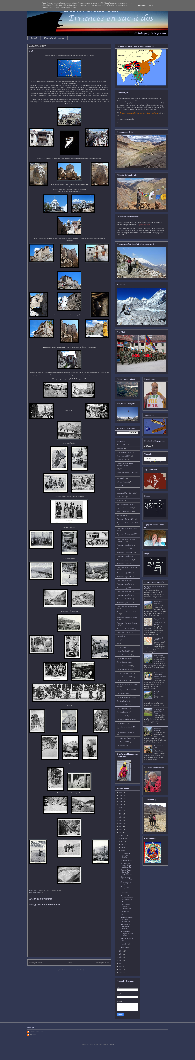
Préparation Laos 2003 (124, 563)
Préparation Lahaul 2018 (125, 560)
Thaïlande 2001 (122, 636)
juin (122, 844)
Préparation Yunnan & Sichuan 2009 (127, 624)
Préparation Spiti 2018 (124, 602)
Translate (159, 462)
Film (118, 469)
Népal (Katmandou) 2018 (125, 511)
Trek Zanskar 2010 (123, 742)
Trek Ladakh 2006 (122, 701)
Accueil (34, 37)
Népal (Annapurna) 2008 (125, 504)
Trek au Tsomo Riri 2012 (124, 677)
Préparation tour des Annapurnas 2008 (127, 607)
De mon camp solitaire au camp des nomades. (125, 890)
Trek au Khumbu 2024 (124, 662)
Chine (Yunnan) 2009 (123, 456)
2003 (121, 795)
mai (122, 841)
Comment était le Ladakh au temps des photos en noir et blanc (159, 622)
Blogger (111, 1044)
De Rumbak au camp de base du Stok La (127, 933)
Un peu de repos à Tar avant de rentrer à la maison (160, 675)
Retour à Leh (125, 911)
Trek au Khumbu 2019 (124, 655)
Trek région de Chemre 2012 (126, 719)
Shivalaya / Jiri (158, 655)
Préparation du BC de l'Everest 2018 (127, 529)
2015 (121, 826)
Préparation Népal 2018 (124, 576)
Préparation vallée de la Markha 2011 (127, 613)
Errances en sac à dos (36, 1032)
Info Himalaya (121, 478)
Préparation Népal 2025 (124, 591)
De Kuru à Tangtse (126, 860)
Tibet (118, 640)
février (123, 838)
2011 (121, 814)
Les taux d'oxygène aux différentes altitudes (155, 587)
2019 (121, 954)
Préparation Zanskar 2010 (125, 629)
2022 (121, 960)
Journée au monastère (157, 729)
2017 (121, 832)
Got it (151, 5)
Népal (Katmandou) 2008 (125, 508)
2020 (121, 957)
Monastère (120, 500)
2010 (121, 811)
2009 (121, 808)
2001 (121, 792)
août (122, 850)
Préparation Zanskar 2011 (125, 632)
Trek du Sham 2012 (123, 680)
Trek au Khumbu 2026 (124, 669)
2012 (121, 817)
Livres (119, 489)
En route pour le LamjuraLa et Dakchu (159, 711)
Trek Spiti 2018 (121, 723)
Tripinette (33, 1035)
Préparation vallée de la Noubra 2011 (127, 618)
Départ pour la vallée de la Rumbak (125, 926)
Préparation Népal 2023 (124, 584)
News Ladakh (121, 515)
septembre (124, 944)
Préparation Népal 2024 (124, 588)
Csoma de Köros (122, 459)
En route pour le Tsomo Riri (126, 883)
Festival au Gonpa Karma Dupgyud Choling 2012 (125, 464)
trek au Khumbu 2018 (123, 651)
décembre (124, 947)
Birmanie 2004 (121, 445)
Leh (42, 893)
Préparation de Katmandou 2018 (127, 523)
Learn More (142, 5)
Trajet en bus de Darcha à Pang (126, 878)
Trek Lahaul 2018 (122, 716)
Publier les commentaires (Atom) (74, 970)
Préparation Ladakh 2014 (125, 549)
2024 (121, 966)
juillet (123, 847)
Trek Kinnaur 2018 (123, 693)
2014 (121, 823)
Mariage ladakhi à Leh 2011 (126, 493)
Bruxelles (120, 448)
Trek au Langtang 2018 (124, 673)
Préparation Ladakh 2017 (125, 552)
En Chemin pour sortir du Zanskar (126, 855)
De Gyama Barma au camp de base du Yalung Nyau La (127, 898)
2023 (121, 963)
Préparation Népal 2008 (124, 573)
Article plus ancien (102, 962)
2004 (121, 798)
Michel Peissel (121, 497)
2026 (121, 972)
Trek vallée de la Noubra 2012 (126, 732)
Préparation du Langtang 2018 (127, 534)
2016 (121, 829)
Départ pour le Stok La (127, 939)
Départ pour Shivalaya (157, 602)
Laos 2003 (120, 486)
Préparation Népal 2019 (124, 580)
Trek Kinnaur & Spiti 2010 (125, 690)
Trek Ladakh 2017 (122, 708)
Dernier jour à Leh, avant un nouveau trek (127, 919)
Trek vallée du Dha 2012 (124, 738)
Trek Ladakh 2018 (122, 712)
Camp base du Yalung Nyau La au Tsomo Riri (126, 906)
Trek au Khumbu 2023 (124, 658)
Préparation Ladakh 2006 (125, 545)
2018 (121, 951)
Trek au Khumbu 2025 (124, 666)
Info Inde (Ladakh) (123, 482)
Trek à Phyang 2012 (123, 647)
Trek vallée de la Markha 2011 (126, 727)
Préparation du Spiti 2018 (158, 639)
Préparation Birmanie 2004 (125, 519)
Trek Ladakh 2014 (122, 705)
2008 (121, 805)
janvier (123, 835)
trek (118, 643)
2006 (121, 801)
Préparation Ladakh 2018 (125, 556)
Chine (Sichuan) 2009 (124, 452)
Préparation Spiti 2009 (124, 599)
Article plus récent (35, 962)
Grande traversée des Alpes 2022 (127, 472)
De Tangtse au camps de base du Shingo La (126, 865)
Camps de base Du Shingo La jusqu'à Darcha (126, 872)
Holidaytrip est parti (158, 747)
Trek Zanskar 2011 (123, 745)
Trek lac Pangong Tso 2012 (125, 697)
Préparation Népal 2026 (124, 595)
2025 (121, 969)
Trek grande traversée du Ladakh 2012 (127, 685)
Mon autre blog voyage (54, 37)
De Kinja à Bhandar (157, 693)
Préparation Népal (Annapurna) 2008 (127, 568)
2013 (121, 820)
